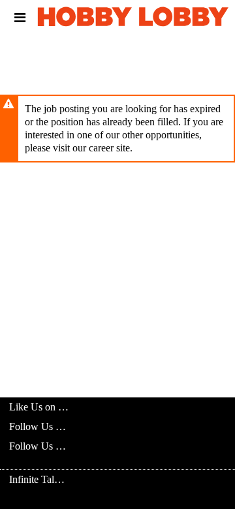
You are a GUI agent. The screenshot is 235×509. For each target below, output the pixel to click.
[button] (20, 18)
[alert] (117, 128)
